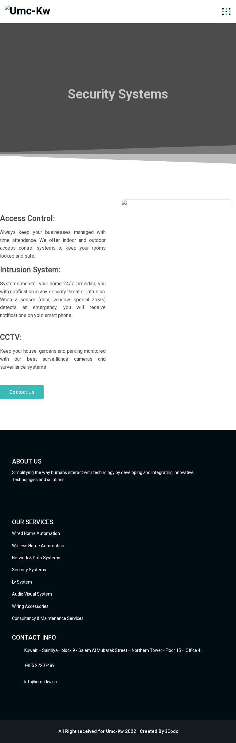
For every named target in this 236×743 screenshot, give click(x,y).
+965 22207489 (39, 665)
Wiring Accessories (30, 606)
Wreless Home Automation (38, 545)
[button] (22, 392)
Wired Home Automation (36, 533)
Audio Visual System (32, 594)
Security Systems (29, 569)
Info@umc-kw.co (40, 681)
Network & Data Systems (36, 557)
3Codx (171, 731)
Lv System (22, 582)
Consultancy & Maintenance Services (48, 618)
